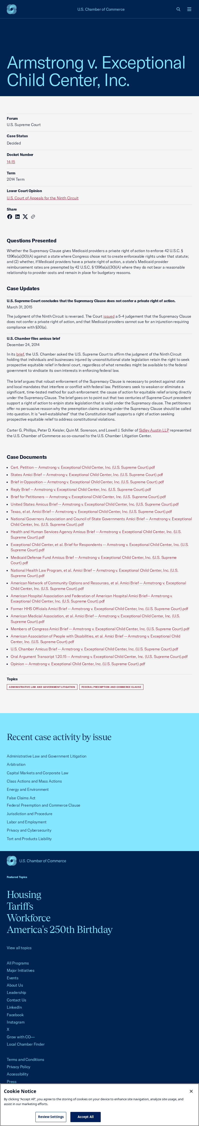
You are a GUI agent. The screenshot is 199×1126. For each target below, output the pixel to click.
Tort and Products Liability (29, 838)
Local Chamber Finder (25, 1044)
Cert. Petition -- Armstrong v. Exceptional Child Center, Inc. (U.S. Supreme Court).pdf (83, 467)
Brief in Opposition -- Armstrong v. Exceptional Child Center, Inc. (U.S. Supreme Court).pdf (87, 481)
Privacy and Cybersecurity (29, 830)
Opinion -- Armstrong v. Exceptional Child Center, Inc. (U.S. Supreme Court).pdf (78, 663)
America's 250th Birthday (59, 929)
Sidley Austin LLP (154, 430)
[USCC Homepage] (99, 861)
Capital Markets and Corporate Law (37, 772)
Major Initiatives (20, 970)
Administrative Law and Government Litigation (42, 687)
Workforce (28, 917)
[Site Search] (179, 9)
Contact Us (16, 1000)
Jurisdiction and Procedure (29, 813)
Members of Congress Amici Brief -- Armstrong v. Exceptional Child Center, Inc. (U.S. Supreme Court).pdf (100, 628)
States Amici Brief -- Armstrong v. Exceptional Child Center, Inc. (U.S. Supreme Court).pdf (87, 474)
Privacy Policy (18, 1066)
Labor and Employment (26, 821)
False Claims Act (21, 797)
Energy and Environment (28, 789)
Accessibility (17, 1074)
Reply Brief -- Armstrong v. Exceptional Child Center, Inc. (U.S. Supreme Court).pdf (81, 489)
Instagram (15, 1022)
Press (12, 1081)
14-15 (11, 161)
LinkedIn (14, 1007)
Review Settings (51, 1117)
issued (109, 316)
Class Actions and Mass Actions (34, 781)
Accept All (86, 1117)
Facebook (15, 1014)
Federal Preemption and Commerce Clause (111, 687)
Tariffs (20, 906)
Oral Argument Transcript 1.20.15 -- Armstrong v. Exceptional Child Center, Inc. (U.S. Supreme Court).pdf (99, 656)
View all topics (19, 947)
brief (20, 354)
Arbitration (16, 764)
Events (12, 977)
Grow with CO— (21, 1036)
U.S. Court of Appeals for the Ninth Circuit (42, 198)
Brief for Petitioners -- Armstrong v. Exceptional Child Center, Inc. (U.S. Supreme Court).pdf (88, 496)
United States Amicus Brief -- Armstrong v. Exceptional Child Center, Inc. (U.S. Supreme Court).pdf (95, 504)
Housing (24, 894)
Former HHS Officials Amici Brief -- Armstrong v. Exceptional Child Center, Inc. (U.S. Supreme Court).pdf (99, 608)
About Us (15, 985)
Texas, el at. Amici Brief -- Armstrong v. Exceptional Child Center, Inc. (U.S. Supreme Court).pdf (91, 511)
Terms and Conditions (25, 1059)
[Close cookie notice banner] (191, 1091)
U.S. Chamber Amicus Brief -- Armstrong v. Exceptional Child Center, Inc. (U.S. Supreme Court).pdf (94, 649)
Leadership (16, 992)
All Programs (18, 963)
